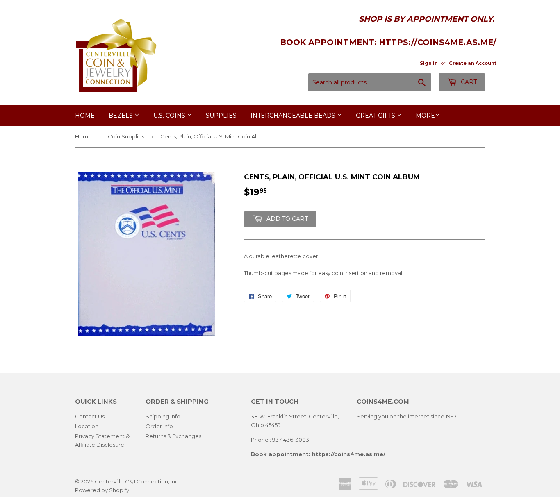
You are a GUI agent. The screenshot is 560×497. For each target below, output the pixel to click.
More (425, 115)
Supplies (221, 115)
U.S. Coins (170, 115)
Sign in (429, 63)
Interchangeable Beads (293, 115)
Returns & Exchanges (173, 436)
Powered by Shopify (102, 490)
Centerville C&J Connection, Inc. (137, 481)
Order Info (159, 426)
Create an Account (472, 63)
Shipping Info (163, 416)
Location (86, 426)
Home (85, 115)
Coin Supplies (126, 136)
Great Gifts (376, 115)
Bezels (121, 115)
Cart (468, 82)
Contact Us (90, 416)
